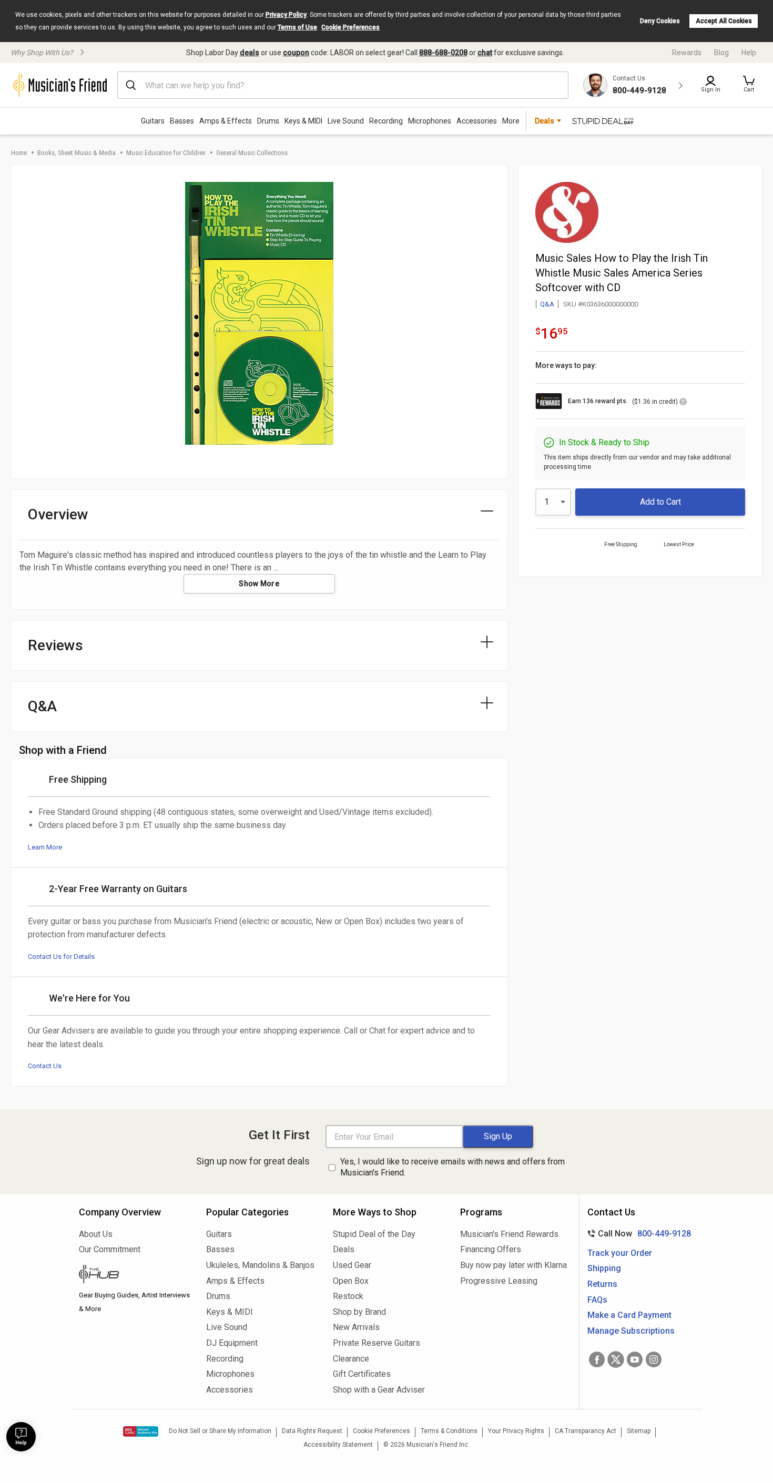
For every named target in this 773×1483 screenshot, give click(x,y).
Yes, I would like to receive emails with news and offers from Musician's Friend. (452, 1167)
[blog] (134, 1275)
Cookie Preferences (350, 27)
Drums (268, 121)
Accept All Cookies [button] (724, 21)
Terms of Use (297, 27)
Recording (386, 121)
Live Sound (346, 121)
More (511, 121)
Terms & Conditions (449, 1431)
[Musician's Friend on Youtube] (634, 1359)
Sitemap (638, 1431)
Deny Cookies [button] (660, 21)
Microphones (429, 121)
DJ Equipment (232, 1343)
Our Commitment (109, 1249)
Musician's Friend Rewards (509, 1234)
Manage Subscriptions (631, 1331)
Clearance (351, 1359)
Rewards (686, 52)
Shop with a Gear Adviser (379, 1390)
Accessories (476, 121)
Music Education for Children (166, 153)
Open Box (351, 1281)
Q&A (547, 304)
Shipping (604, 1268)
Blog (721, 52)
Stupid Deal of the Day (374, 1234)
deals (249, 52)
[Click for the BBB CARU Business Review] (140, 1431)
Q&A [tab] (42, 706)
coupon (296, 52)
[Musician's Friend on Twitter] (615, 1359)
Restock (348, 1296)
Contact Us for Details (61, 956)
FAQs (597, 1300)
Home (19, 153)
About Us (96, 1234)
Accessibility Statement (338, 1444)
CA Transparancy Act (585, 1431)
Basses (182, 121)
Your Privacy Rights (516, 1431)
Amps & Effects (225, 121)
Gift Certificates (362, 1374)
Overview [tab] (58, 514)
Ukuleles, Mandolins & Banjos (260, 1265)
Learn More (45, 847)
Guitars (153, 121)
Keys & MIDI (303, 121)
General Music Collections (252, 153)
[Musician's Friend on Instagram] (653, 1359)
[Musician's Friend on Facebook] (596, 1359)
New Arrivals (356, 1327)
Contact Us (45, 1066)
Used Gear (352, 1265)
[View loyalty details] (683, 403)
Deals (343, 1249)
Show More (259, 583)
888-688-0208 (443, 52)
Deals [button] (544, 121)
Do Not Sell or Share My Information (220, 1431)
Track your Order (619, 1253)
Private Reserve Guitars (376, 1343)
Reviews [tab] (55, 645)
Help (748, 52)
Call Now (637, 1234)
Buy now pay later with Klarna (513, 1265)
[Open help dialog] (21, 1436)
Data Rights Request (312, 1431)
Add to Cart (660, 502)
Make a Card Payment (629, 1315)
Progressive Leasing (498, 1281)
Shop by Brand (359, 1312)
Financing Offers (490, 1249)
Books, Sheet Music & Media (76, 153)
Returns (602, 1284)
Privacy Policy (286, 14)
